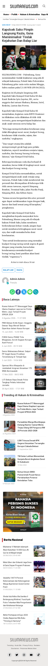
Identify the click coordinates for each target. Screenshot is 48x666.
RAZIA (19, 270)
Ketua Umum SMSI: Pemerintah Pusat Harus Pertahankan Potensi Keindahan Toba (28, 476)
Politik (14, 14)
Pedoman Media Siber (28, 649)
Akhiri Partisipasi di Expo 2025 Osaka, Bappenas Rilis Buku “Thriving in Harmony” (15, 618)
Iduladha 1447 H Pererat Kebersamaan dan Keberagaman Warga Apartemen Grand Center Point (16, 582)
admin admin (17, 279)
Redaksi (37, 645)
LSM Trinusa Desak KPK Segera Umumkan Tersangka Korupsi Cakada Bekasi (30, 443)
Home (6, 14)
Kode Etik (18, 645)
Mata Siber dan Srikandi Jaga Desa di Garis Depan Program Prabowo (17, 564)
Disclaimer (15, 649)
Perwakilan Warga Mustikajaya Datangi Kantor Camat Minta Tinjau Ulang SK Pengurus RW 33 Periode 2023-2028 (31, 426)
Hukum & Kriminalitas (30, 14)
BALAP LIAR (8, 270)
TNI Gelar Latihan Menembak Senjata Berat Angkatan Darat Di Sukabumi (31, 459)
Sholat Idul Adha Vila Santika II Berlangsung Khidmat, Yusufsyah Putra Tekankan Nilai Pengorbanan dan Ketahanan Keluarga (17, 601)
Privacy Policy (28, 645)
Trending (10, 645)
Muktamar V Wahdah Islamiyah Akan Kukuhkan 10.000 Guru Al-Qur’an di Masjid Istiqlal (16, 549)
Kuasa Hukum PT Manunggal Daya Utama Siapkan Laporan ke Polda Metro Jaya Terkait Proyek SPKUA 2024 (30, 408)
